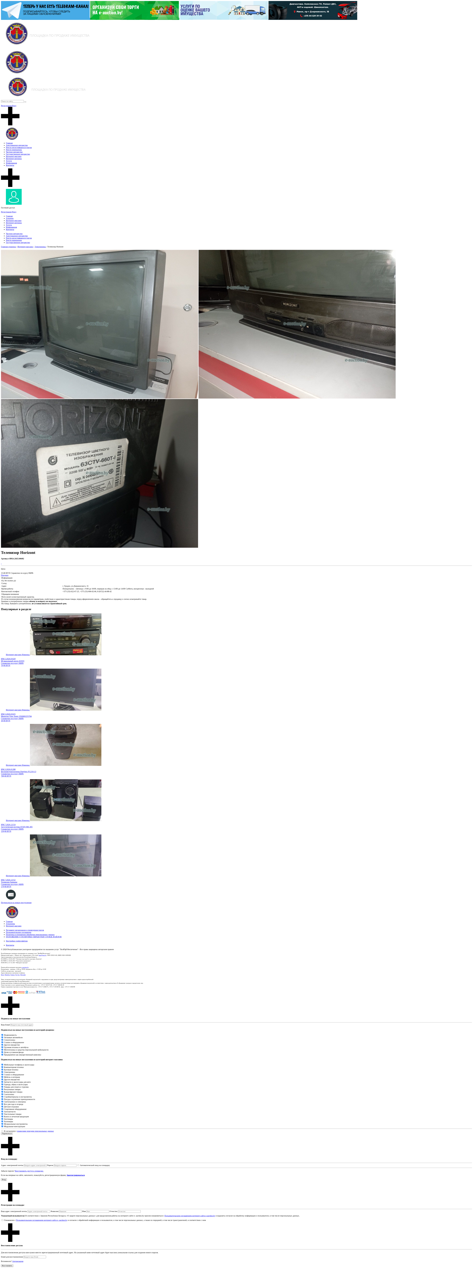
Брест (2, 974)
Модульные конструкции (14, 1126)
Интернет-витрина (14, 159)
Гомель (12, 974)
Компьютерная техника (14, 1067)
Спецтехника (9, 1040)
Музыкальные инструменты (16, 1124)
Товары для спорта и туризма (16, 1087)
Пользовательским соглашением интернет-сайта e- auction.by (41, 1220)
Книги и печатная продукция (16, 1117)
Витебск (7, 974)
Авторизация (17, 1261)
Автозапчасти (10, 1112)
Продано (4, 575)
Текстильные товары (12, 1114)
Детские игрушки (11, 1107)
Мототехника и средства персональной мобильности (26, 1050)
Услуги (9, 161)
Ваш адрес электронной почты (14, 1211)
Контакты (10, 165)
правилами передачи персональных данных (35, 1131)
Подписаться (7, 1134)
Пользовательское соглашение (18, 932)
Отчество (113, 1211)
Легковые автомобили (13, 1037)
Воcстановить (7, 1266)
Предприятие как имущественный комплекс (22, 1055)
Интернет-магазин (13, 156)
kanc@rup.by (42, 955)
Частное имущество (14, 152)
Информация (11, 163)
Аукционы (10, 924)
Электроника (9, 1072)
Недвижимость (10, 1035)
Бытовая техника (11, 1070)
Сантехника (9, 1094)
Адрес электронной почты (12, 1165)
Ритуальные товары (12, 1089)
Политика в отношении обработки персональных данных (30, 935)
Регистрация (6, 106)
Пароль (50, 1165)
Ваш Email (5, 1025)
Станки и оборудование (14, 1042)
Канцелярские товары (13, 1092)
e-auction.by (25, 967)
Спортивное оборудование (15, 1109)
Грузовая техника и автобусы (16, 1047)
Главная (9, 143)
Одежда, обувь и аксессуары (16, 1084)
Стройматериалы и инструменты (18, 1097)
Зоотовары (8, 1119)
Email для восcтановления (12, 1257)
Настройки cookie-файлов (17, 941)
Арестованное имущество (17, 145)
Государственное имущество (18, 154)
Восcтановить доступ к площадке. (29, 1171)
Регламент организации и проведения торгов (25, 930)
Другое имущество (12, 1045)
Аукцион (10, 218)
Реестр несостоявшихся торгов (19, 147)
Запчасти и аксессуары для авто (17, 1082)
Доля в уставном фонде (14, 1052)
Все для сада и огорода (13, 1104)
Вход (14, 106)
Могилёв (22, 974)
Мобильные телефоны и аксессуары (19, 1065)
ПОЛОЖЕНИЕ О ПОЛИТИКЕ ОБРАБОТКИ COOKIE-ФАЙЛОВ (34, 937)
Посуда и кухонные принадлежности (19, 1099)
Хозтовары (8, 1121)
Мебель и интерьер (12, 1077)
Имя (84, 1211)
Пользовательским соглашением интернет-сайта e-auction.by (189, 1216)
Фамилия (54, 1211)
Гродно (17, 974)
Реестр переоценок (14, 150)
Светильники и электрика (15, 1102)
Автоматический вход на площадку (95, 1165)
